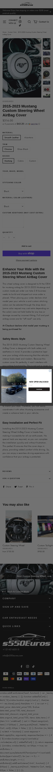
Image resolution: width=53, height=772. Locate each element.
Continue (39, 389)
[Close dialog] (50, 371)
